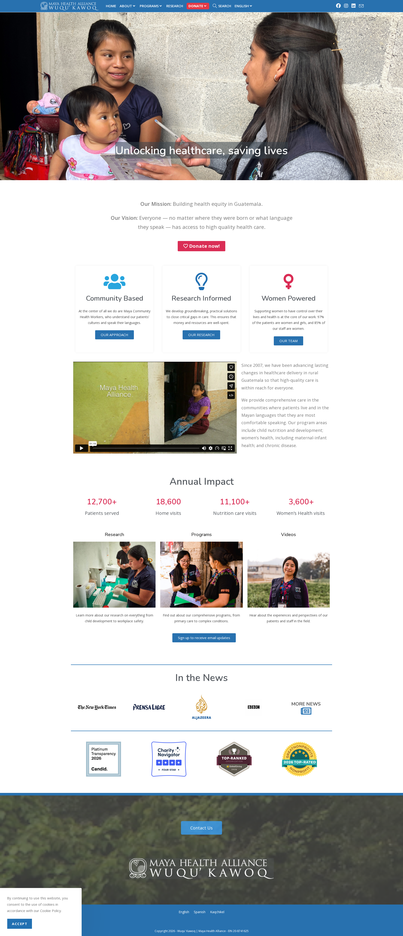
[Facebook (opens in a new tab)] (339, 5)
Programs (149, 5)
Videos (288, 534)
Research (174, 5)
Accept (19, 923)
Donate (195, 5)
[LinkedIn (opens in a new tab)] (354, 5)
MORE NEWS (306, 704)
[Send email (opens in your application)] (361, 6)
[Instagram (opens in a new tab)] (346, 5)
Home (111, 5)
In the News (201, 677)
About (126, 5)
